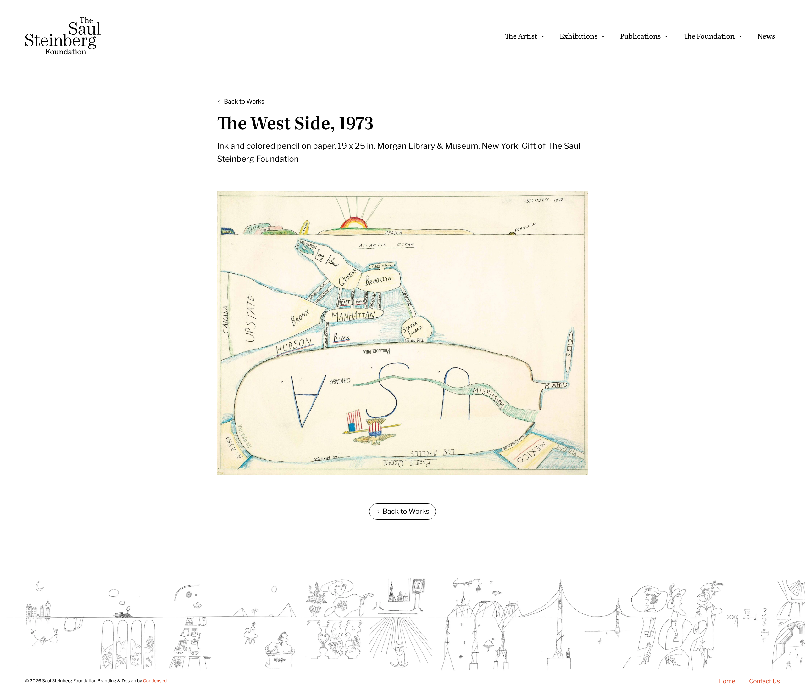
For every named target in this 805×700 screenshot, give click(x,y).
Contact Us (764, 681)
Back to (244, 101)
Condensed (155, 681)
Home (727, 681)
